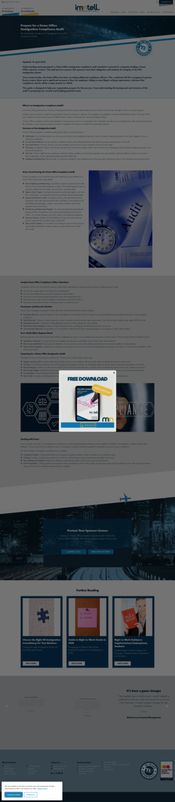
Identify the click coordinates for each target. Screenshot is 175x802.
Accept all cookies (13, 794)
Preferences (30, 794)
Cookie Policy (42, 788)
